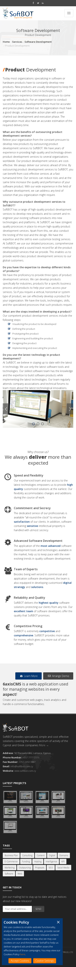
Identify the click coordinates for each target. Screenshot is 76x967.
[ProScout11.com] (10, 797)
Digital (52, 855)
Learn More (30, 676)
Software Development (38, 41)
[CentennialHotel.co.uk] (58, 812)
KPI (63, 861)
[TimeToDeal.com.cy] (42, 797)
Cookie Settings (44, 960)
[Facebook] (33, 3)
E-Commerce (11, 861)
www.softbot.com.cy (25, 770)
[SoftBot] (18, 13)
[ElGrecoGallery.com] (58, 797)
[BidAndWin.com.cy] (10, 812)
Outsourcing (25, 867)
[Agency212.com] (26, 812)
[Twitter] (38, 3)
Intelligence (51, 861)
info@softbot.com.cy (22, 766)
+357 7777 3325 (31, 757)
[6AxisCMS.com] (10, 827)
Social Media (63, 867)
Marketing (10, 867)
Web (20, 873)
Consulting (27, 855)
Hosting (38, 861)
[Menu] (68, 13)
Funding (26, 861)
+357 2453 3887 (27, 762)
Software (9, 873)
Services (17, 41)
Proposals (39, 867)
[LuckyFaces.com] (42, 812)
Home (6, 41)
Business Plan (11, 855)
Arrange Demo (60, 676)
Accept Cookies (20, 960)
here (22, 954)
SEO (51, 867)
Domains (63, 855)
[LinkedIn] (42, 3)
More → (44, 745)
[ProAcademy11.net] (26, 797)
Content (41, 855)
